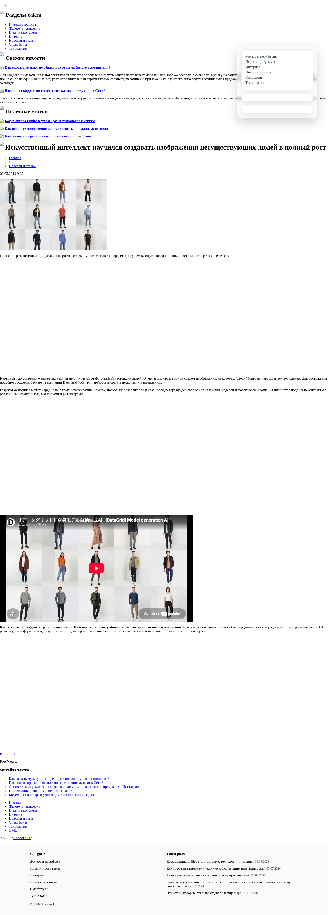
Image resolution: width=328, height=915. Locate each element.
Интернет (16, 36)
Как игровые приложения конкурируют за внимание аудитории (56, 128)
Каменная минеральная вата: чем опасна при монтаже (49, 136)
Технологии (18, 48)
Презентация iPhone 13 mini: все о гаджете (41, 791)
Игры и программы (24, 32)
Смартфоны (18, 44)
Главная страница (22, 24)
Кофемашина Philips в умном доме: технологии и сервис (50, 121)
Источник (7, 754)
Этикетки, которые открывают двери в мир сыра (204, 893)
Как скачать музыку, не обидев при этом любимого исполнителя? (57, 67)
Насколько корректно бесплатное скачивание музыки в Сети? (55, 91)
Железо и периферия (24, 28)
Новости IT (22, 838)
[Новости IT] (164, 6)
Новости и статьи (22, 40)
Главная (15, 158)
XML (13, 830)
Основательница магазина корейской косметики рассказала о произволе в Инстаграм (74, 787)
